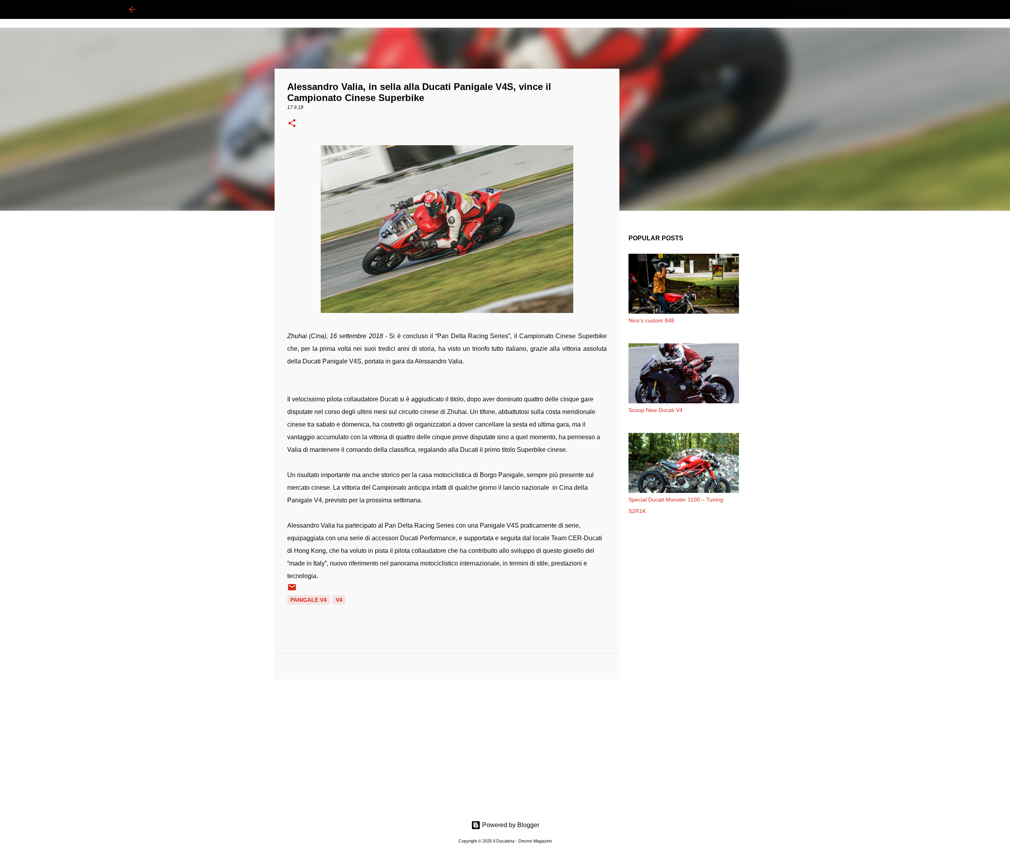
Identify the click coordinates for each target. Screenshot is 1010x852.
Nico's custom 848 (651, 320)
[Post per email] (292, 590)
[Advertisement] (447, 746)
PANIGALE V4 (308, 600)
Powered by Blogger (510, 825)
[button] (292, 123)
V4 (339, 600)
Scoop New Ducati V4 (655, 410)
